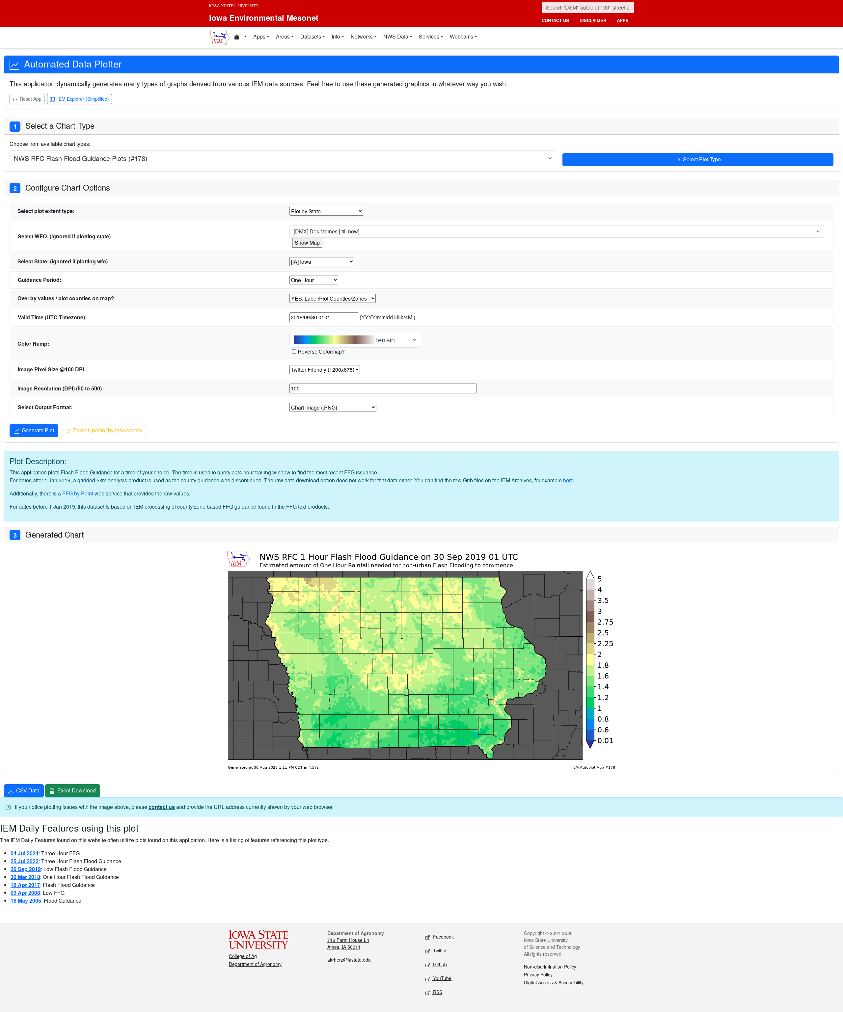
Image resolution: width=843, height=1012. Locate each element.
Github (439, 964)
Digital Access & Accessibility (554, 982)
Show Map (307, 242)
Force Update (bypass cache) (107, 430)
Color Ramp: (33, 343)
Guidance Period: (39, 279)
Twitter (439, 950)
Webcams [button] (461, 36)
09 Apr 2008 (25, 892)
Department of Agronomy (255, 964)
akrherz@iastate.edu (349, 959)
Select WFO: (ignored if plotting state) (64, 236)
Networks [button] (362, 36)
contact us (555, 20)
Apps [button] (259, 36)
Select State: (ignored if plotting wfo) (62, 261)
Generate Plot (37, 430)
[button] (240, 37)
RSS (437, 992)
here (568, 480)
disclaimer (593, 20)
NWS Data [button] (395, 36)
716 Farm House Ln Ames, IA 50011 (348, 943)
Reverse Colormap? (321, 351)
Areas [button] (283, 36)
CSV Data (27, 790)
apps (623, 20)
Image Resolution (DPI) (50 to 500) (59, 388)
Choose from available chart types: (50, 143)
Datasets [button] (310, 36)
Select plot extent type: (45, 211)
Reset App (29, 98)
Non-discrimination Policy (550, 966)
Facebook (443, 936)
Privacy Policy (538, 974)
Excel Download (76, 790)
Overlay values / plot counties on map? (65, 298)
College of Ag (243, 956)
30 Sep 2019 (26, 869)
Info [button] (336, 36)
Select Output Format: (45, 407)
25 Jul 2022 (25, 861)
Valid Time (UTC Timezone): (52, 317)
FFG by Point (77, 493)
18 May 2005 (26, 900)
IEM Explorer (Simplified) (82, 98)
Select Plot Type (701, 159)
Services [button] (429, 36)
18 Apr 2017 (25, 885)
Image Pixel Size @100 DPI (51, 369)
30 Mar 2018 (25, 877)
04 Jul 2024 (25, 853)
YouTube (441, 978)
